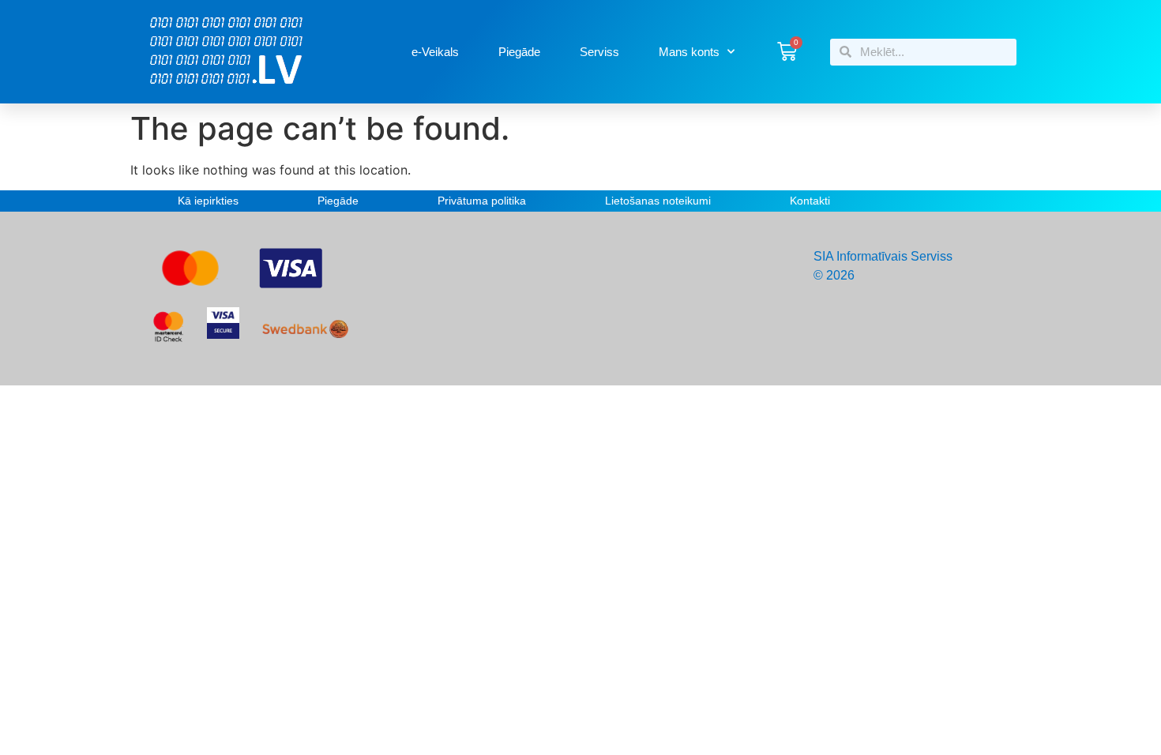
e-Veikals (435, 51)
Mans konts (689, 51)
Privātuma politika (482, 200)
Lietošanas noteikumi (658, 200)
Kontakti (810, 200)
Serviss (599, 51)
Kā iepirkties (208, 200)
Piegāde (519, 51)
